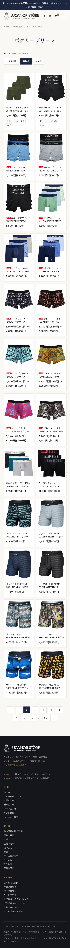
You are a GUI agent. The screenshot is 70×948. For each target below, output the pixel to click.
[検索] (43, 16)
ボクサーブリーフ (34, 26)
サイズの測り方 (11, 856)
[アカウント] (50, 16)
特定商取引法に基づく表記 (16, 899)
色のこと (8, 847)
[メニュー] (64, 16)
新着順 (26, 61)
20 (45, 717)
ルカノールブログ (12, 907)
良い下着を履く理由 (13, 831)
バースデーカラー (12, 817)
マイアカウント (11, 891)
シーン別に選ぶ (11, 808)
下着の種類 (9, 835)
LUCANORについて (13, 796)
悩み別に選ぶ (10, 804)
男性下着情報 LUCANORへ (15, 764)
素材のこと (9, 839)
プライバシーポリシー (14, 903)
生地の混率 (9, 843)
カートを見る (10, 895)
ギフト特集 (9, 812)
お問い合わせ (10, 887)
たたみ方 (8, 864)
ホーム (7, 792)
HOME (6, 26)
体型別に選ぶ (10, 800)
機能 (6, 851)
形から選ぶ (18, 26)
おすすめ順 (11, 61)
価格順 (38, 61)
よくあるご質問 (11, 882)
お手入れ (8, 860)
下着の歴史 (9, 868)
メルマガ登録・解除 (13, 911)
